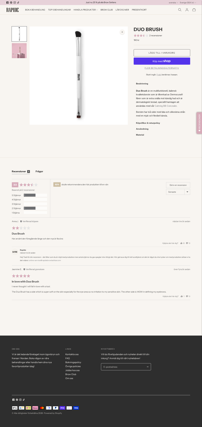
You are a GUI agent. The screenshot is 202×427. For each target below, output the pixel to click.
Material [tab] (140, 135)
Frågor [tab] (39, 171)
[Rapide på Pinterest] (11, 2)
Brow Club (107, 9)
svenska (172, 2)
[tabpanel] (162, 103)
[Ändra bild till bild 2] (19, 50)
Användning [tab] (142, 129)
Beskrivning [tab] (142, 83)
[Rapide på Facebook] (7, 2)
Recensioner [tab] (20, 171)
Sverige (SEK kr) (187, 2)
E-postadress (110, 363)
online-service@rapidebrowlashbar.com (45, 260)
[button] (148, 35)
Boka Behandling (35, 9)
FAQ (67, 358)
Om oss (69, 378)
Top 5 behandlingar (59, 9)
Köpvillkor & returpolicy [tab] (148, 123)
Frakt (159, 74)
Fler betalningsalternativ (162, 68)
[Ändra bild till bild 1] (19, 33)
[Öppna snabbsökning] (180, 10)
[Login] (187, 10)
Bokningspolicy (73, 362)
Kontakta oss (72, 354)
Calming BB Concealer (166, 106)
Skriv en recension (178, 185)
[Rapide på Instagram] (14, 2)
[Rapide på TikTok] (18, 2)
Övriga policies (73, 366)
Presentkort (139, 9)
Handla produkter (85, 9)
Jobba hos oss (72, 370)
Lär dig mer (122, 9)
